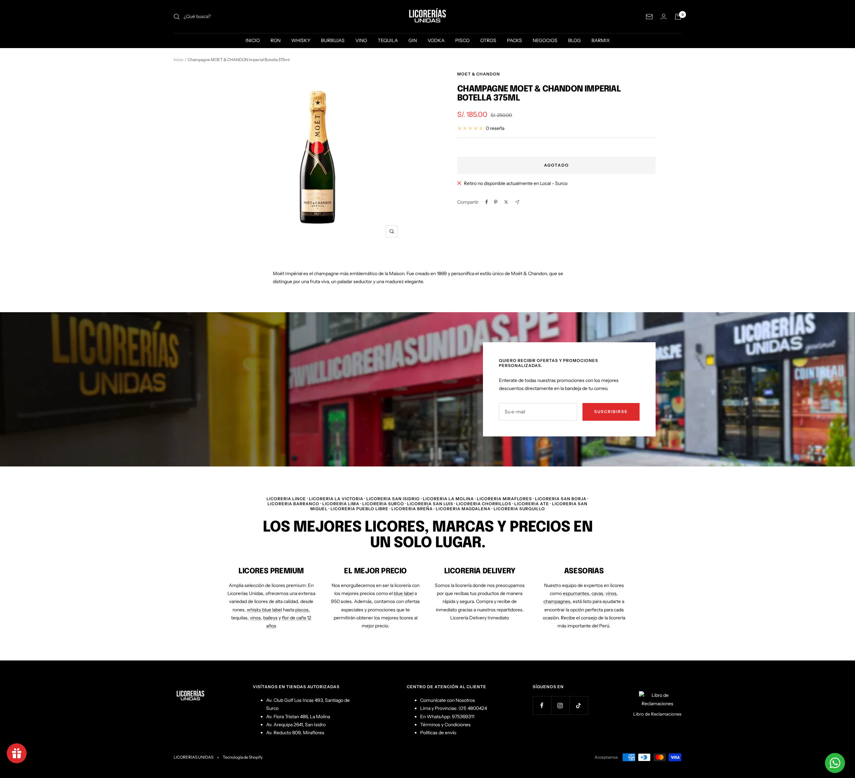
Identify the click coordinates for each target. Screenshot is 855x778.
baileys (270, 618)
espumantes (576, 593)
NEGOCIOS (545, 40)
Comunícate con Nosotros (447, 700)
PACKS (514, 40)
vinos (255, 618)
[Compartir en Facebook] (486, 202)
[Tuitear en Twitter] (506, 202)
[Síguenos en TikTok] (578, 705)
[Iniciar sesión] (664, 16)
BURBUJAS (333, 40)
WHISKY (300, 40)
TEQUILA (388, 40)
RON (276, 40)
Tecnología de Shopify (243, 757)
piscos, (302, 610)
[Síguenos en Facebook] (542, 705)
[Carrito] (678, 17)
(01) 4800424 (473, 708)
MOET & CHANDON (478, 73)
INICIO (252, 40)
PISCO (462, 40)
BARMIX (600, 40)
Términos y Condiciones (445, 725)
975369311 (463, 717)
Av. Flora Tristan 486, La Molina (298, 717)
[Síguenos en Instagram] (560, 705)
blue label (403, 593)
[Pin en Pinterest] (495, 202)
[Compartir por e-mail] (517, 202)
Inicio (178, 59)
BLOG (574, 40)
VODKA (436, 40)
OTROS (488, 40)
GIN (412, 40)
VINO (361, 40)
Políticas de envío (438, 733)
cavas (597, 593)
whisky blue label (264, 610)
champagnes (556, 601)
